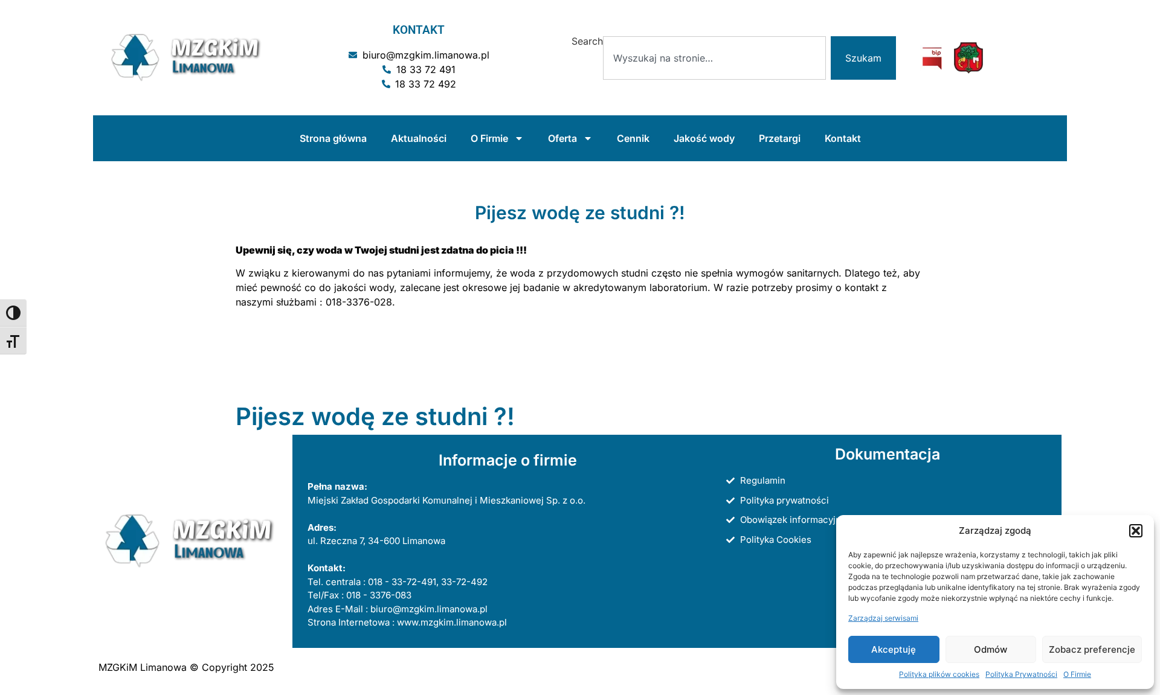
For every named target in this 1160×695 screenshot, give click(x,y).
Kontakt (843, 138)
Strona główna (333, 138)
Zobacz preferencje (1092, 649)
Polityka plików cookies (939, 674)
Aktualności (418, 138)
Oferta (562, 138)
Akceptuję (893, 649)
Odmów (990, 649)
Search (587, 41)
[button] (1136, 531)
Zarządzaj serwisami (883, 618)
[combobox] (714, 58)
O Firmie (1077, 674)
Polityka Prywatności (1021, 674)
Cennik (633, 138)
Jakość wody (704, 138)
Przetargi (780, 138)
